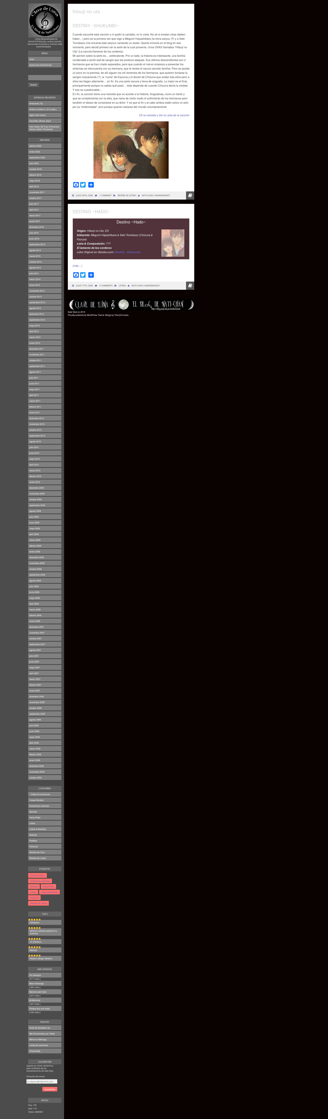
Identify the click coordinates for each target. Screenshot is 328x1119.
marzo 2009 (34, 539)
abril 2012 (34, 331)
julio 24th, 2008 (84, 195)
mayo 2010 (34, 458)
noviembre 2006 (37, 702)
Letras (32, 823)
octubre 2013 (35, 296)
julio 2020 (34, 163)
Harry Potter (34, 817)
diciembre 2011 (36, 348)
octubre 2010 (35, 429)
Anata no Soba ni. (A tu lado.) (43, 109)
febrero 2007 (35, 684)
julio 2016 (34, 232)
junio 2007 (34, 661)
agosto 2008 (35, 580)
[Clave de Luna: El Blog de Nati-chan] (45, 33)
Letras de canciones (38, 1045)
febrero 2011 (35, 406)
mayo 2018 (34, 180)
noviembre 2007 (37, 632)
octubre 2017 (35, 198)
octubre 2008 (35, 568)
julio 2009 (34, 516)
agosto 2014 (35, 267)
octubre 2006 (35, 708)
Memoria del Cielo (37, 991)
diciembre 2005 (36, 765)
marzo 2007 (34, 679)
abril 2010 (34, 464)
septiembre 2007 (37, 644)
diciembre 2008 (36, 557)
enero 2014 (34, 284)
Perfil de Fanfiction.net (39, 1027)
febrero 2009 (35, 545)
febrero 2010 (35, 476)
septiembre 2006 (37, 713)
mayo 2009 (34, 528)
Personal (33, 846)
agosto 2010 (35, 441)
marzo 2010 (34, 470)
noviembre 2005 (37, 771)
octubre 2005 (35, 777)
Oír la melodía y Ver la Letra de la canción (164, 115)
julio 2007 (34, 655)
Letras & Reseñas (37, 829)
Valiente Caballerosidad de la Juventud (43, 932)
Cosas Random (36, 800)
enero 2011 (34, 412)
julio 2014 (34, 273)
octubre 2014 (35, 261)
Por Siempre (35, 975)
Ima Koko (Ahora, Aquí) (40, 120)
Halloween (34, 922)
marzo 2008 (34, 609)
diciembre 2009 (36, 487)
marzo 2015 (34, 255)
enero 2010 (34, 481)
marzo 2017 (34, 215)
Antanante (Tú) (36, 103)
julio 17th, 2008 (84, 285)
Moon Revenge (36, 983)
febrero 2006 (35, 754)
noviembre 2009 (37, 493)
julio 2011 (34, 377)
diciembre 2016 (36, 227)
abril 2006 (34, 742)
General (33, 811)
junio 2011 (34, 383)
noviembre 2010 (37, 424)
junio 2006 (34, 731)
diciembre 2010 (36, 418)
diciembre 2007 (36, 626)
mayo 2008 (34, 597)
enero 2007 (34, 690)
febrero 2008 (35, 615)
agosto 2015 (35, 250)
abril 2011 (34, 395)
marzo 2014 (34, 279)
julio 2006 (34, 725)
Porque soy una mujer (39, 1008)
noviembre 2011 (37, 354)
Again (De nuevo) (37, 115)
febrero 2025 (35, 145)
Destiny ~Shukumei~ (96, 25)
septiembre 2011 (37, 366)
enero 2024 (34, 151)
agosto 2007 (35, 650)
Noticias (33, 834)
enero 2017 (34, 221)
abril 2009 (34, 534)
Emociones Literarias (39, 805)
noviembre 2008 (37, 563)
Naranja (33, 950)
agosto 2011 (35, 371)
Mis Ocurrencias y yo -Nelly (42, 1033)
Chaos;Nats (34, 1050)
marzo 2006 (34, 748)
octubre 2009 (35, 499)
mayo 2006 (34, 736)
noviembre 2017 (37, 192)
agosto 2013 (35, 308)
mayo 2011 (34, 389)
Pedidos (33, 840)
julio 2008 (34, 586)
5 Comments (106, 285)
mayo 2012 (34, 325)
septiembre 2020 (37, 157)
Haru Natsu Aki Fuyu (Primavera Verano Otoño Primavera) (44, 128)
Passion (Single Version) (40, 958)
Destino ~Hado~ (91, 211)
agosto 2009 (35, 510)
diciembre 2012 (36, 313)
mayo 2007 (34, 667)
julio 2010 (34, 447)
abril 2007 (34, 673)
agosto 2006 (35, 719)
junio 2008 (34, 592)
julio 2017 (34, 203)
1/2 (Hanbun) (35, 941)
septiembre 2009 (37, 505)
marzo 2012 (34, 337)
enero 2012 (34, 342)
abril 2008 (34, 603)
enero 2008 (34, 621)
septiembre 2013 (37, 302)
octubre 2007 (35, 638)
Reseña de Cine (37, 852)
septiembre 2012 (37, 319)
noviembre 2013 (37, 290)
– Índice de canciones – (40, 794)
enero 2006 (34, 760)
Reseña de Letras (37, 858)
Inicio (31, 59)
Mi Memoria (34, 1000)
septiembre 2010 (37, 435)
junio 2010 (34, 453)
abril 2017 (34, 209)
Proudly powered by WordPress (82, 314)
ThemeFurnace (121, 314)
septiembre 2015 (37, 244)
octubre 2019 (35, 169)
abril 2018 (34, 186)
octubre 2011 (35, 360)
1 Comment (105, 195)
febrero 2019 (35, 174)
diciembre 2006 (36, 696)
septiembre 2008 (37, 574)
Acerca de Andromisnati (40, 64)
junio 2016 (34, 238)
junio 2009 (34, 522)
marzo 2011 (34, 400)
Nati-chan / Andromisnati (156, 195)
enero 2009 (34, 551)
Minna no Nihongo (38, 1039)
